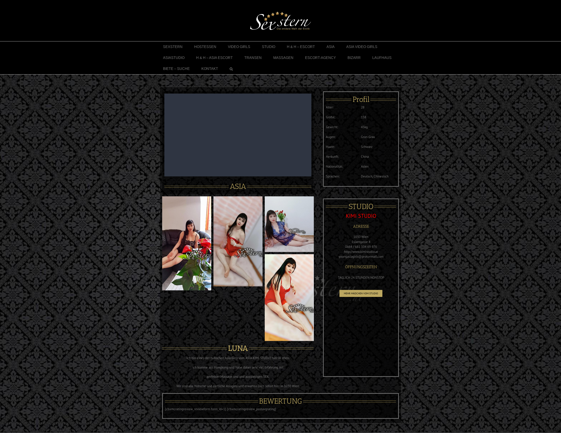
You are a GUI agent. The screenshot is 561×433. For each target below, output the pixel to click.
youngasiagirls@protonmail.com (361, 256)
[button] (231, 68)
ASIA (238, 186)
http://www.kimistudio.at (361, 252)
